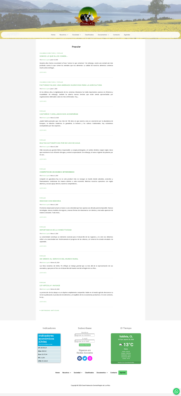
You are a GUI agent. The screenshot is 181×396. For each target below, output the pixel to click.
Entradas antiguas (50, 310)
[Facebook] (79, 358)
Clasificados (89, 35)
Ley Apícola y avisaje (50, 285)
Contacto (116, 35)
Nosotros (63, 35)
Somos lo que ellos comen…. (54, 56)
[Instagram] (90, 358)
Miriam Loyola (45, 60)
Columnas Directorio (48, 53)
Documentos (102, 35)
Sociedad (75, 35)
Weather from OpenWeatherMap (126, 362)
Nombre (84, 332)
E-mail (84, 338)
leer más (43, 72)
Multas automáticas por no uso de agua (60, 143)
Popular (60, 53)
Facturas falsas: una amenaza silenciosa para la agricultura (71, 85)
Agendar (127, 35)
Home (53, 35)
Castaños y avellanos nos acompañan (59, 114)
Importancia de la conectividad (56, 230)
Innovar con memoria (50, 201)
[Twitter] (84, 358)
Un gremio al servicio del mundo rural (59, 259)
